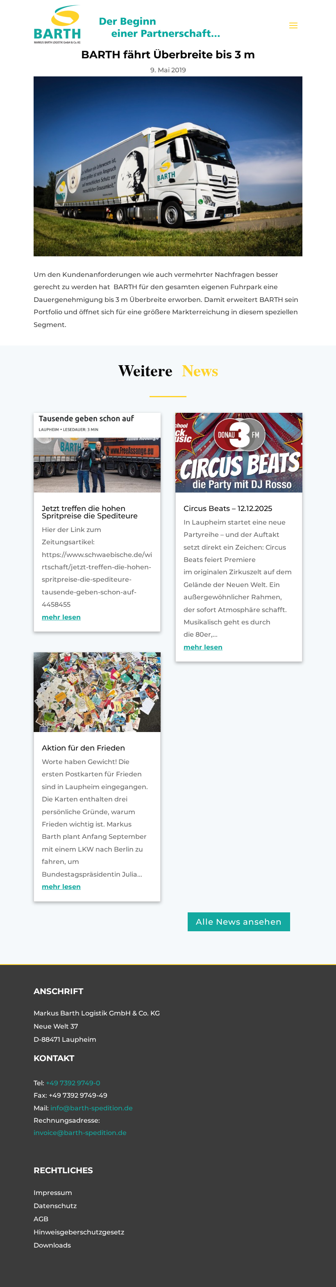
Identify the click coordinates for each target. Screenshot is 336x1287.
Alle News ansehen (239, 922)
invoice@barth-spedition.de (80, 1133)
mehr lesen (61, 617)
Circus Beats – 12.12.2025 (228, 508)
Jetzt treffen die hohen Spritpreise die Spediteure (90, 512)
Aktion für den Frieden (83, 748)
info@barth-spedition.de (91, 1108)
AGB (41, 1219)
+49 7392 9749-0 (73, 1083)
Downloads (52, 1245)
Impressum (53, 1193)
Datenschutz (55, 1206)
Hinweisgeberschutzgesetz (79, 1232)
